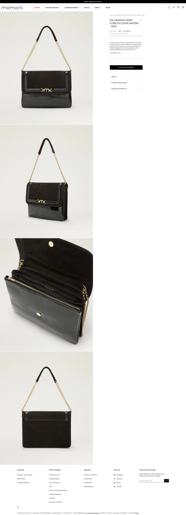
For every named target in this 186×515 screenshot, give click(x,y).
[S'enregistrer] (166, 480)
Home (111, 15)
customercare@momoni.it (93, 513)
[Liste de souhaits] (178, 7)
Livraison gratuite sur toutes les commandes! (93, 1)
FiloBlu (137, 513)
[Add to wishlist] (141, 20)
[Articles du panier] (183, 7)
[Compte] (173, 8)
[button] (93, 1)
